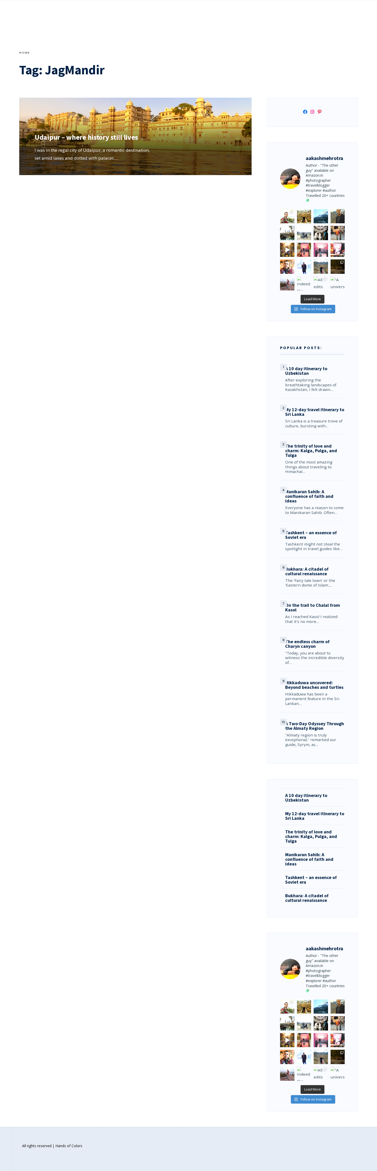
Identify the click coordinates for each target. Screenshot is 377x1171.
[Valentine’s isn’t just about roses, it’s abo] (338, 233)
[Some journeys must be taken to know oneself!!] (338, 216)
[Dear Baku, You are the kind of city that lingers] (287, 266)
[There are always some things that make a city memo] (287, 233)
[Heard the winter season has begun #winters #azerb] (304, 266)
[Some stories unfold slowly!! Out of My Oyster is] (321, 250)
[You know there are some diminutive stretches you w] (321, 216)
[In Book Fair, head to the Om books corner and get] (338, 250)
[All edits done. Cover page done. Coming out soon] (321, 283)
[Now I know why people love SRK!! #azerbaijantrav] (321, 266)
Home (24, 53)
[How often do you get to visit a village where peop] (304, 216)
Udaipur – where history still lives (86, 137)
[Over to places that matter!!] (304, 233)
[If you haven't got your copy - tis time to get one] (304, 250)
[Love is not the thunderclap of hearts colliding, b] (287, 250)
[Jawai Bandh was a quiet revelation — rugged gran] (338, 266)
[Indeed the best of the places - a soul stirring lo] (304, 283)
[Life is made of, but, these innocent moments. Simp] (321, 233)
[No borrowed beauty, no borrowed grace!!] (287, 216)
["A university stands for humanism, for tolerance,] (338, 283)
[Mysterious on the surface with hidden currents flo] (287, 283)
